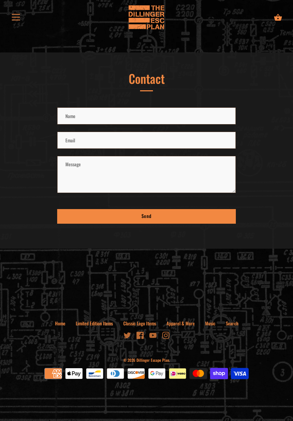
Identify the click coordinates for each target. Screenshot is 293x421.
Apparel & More (181, 323)
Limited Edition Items (94, 323)
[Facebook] (140, 334)
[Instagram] (165, 334)
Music (210, 323)
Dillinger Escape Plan (152, 360)
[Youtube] (153, 334)
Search (232, 323)
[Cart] (278, 17)
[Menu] (16, 18)
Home (60, 323)
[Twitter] (127, 334)
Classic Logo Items (139, 323)
